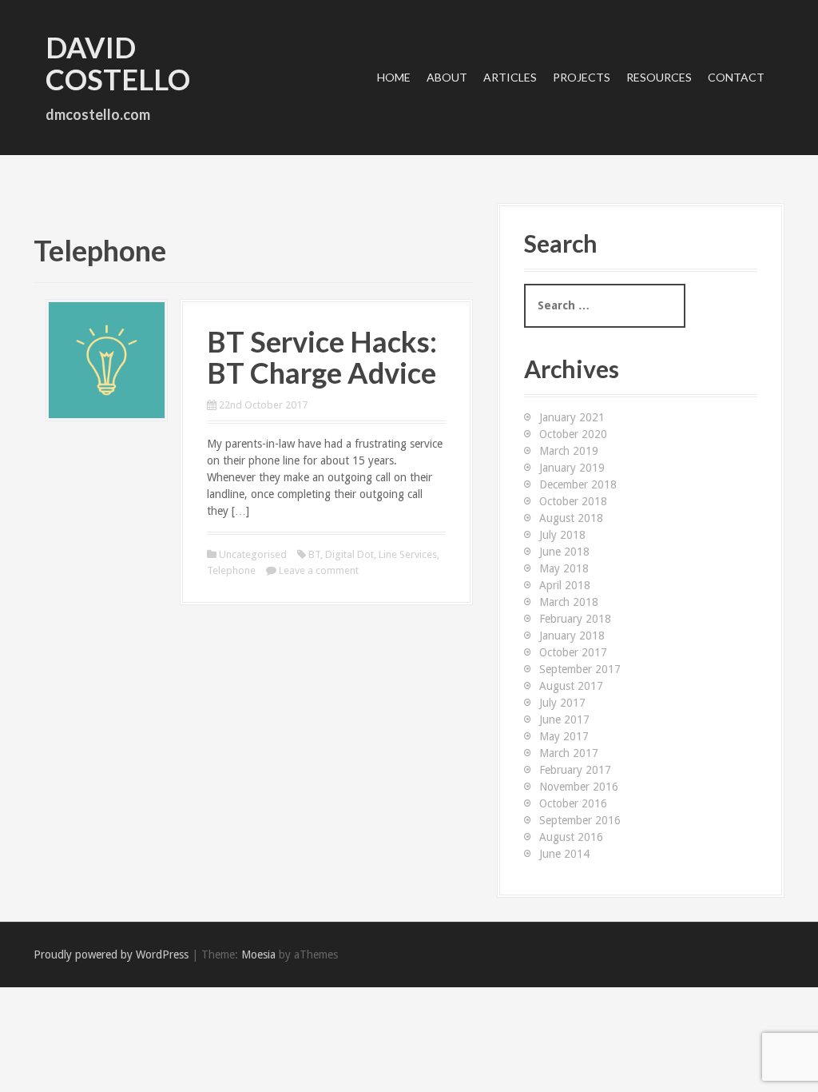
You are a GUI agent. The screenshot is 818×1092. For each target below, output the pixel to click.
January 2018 (572, 635)
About (447, 77)
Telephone (231, 570)
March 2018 (568, 602)
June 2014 (564, 853)
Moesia (258, 954)
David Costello (118, 63)
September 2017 (580, 669)
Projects (581, 77)
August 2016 (571, 837)
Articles (510, 77)
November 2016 (578, 786)
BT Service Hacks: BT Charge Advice (322, 357)
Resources (659, 77)
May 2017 (564, 736)
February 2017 (575, 769)
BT (314, 554)
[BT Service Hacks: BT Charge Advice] (107, 359)
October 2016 (573, 803)
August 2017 (571, 686)
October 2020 (573, 434)
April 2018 (564, 585)
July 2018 (562, 534)
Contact (736, 77)
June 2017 (564, 719)
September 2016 (580, 820)
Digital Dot (349, 554)
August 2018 (571, 518)
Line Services (408, 554)
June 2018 (564, 551)
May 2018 (564, 568)
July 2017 (562, 702)
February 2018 (575, 618)
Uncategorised (253, 554)
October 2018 (573, 501)
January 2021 (572, 417)
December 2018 (578, 484)
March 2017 (568, 753)
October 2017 (573, 652)
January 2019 (572, 467)
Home (394, 77)
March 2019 (568, 450)
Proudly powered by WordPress (111, 954)
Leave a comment (319, 570)
